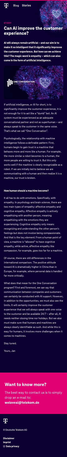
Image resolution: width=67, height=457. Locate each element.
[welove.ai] (6, 5)
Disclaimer (8, 438)
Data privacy (12, 446)
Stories (26, 5)
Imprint (7, 442)
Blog (16, 5)
